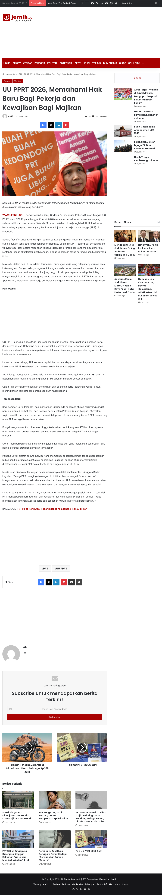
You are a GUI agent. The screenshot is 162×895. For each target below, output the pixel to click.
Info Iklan (108, 884)
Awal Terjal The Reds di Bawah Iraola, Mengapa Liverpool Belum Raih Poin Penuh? (146, 96)
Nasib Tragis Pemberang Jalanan (146, 158)
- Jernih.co (114, 879)
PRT (45, 568)
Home (6, 63)
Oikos (122, 63)
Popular (137, 77)
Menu (117, 884)
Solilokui (134, 63)
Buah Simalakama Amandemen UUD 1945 (144, 130)
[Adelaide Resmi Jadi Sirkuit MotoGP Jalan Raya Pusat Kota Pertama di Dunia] (125, 270)
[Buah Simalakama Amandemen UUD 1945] (123, 131)
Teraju (96, 63)
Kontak (125, 884)
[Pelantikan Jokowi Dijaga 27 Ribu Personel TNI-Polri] (123, 146)
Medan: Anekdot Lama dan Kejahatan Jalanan (146, 115)
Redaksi (56, 884)
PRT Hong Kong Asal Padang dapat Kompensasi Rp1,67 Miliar (53, 815)
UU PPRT (61, 568)
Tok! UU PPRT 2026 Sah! (88, 851)
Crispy (16, 63)
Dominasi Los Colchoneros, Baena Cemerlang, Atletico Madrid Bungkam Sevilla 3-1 (147, 289)
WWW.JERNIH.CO (12, 215)
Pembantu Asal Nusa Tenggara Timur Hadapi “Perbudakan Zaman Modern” (53, 855)
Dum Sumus (110, 63)
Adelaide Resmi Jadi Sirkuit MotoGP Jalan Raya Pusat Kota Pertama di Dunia (124, 285)
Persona (39, 63)
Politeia (52, 63)
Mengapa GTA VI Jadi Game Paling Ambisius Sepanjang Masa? (124, 249)
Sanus (15, 74)
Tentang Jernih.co (42, 884)
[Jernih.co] (18, 18)
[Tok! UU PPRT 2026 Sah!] (91, 839)
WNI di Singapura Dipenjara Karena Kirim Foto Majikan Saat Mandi (16, 815)
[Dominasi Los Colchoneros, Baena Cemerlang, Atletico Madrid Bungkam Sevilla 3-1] (149, 270)
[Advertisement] (109, 32)
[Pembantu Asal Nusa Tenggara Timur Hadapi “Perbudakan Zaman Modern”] (55, 839)
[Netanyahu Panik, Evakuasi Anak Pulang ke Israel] (149, 236)
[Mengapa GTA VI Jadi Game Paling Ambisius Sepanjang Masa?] (125, 236)
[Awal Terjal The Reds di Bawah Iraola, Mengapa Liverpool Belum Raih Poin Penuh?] (123, 94)
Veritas (27, 63)
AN (9, 116)
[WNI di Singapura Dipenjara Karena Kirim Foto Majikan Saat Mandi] (18, 800)
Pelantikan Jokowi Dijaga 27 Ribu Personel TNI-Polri (144, 145)
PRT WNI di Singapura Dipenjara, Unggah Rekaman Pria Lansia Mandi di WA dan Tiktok (15, 855)
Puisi (87, 63)
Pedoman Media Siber (73, 884)
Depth (78, 63)
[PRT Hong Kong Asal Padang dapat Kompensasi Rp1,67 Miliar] (55, 800)
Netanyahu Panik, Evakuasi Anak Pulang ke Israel (148, 248)
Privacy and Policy (94, 884)
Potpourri (66, 63)
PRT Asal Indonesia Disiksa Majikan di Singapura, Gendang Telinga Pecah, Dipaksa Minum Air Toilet (90, 817)
